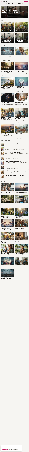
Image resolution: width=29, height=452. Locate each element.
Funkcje (10, 1)
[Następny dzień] (6, 3)
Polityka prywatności (5, 447)
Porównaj (20, 1)
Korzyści (13, 1)
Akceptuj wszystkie (4, 449)
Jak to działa (16, 1)
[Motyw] (22, 1)
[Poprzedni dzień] (22, 3)
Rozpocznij (25, 1)
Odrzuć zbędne (10, 449)
